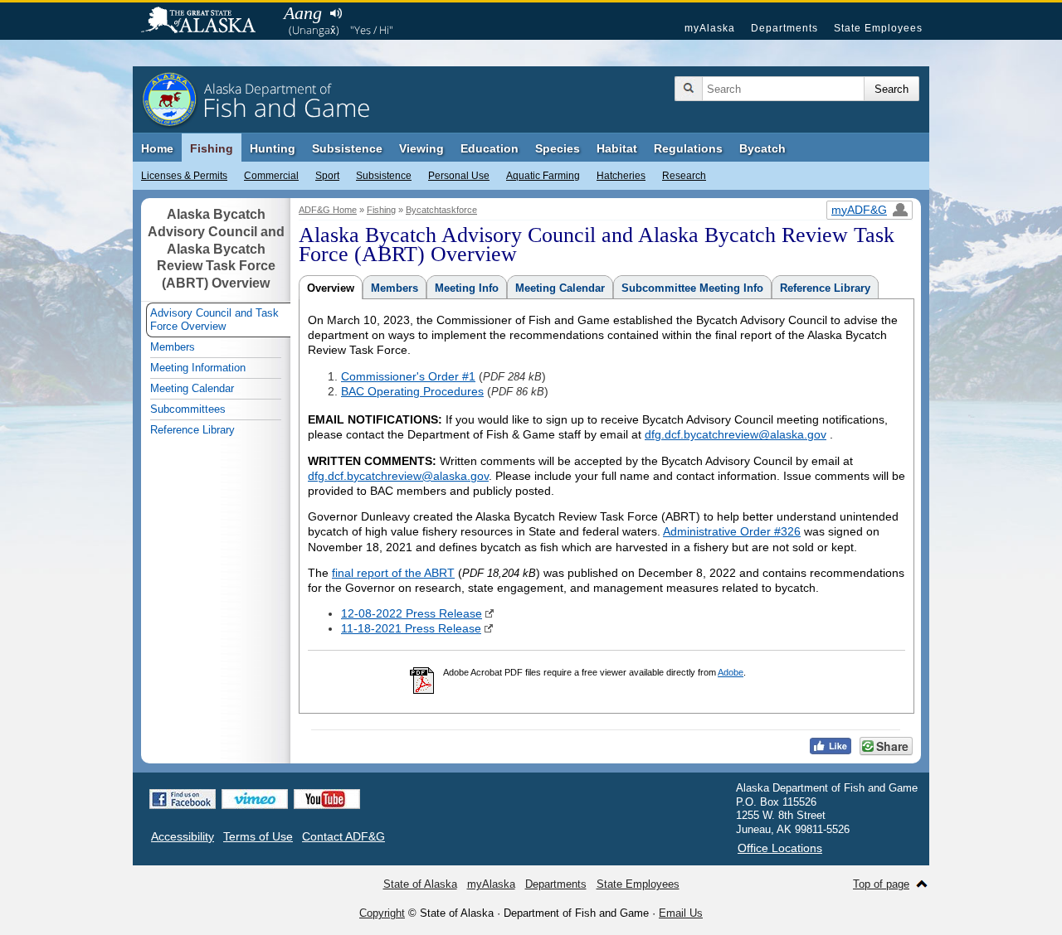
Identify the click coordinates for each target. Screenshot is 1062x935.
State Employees (878, 28)
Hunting (272, 148)
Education (489, 148)
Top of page (881, 884)
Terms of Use (258, 836)
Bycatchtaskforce (441, 210)
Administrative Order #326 (732, 531)
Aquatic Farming (543, 176)
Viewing (421, 148)
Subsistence (384, 176)
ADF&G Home (328, 210)
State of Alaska (206, 21)
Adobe (730, 672)
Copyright (382, 913)
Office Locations (780, 848)
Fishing (211, 148)
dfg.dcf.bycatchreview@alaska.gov (735, 434)
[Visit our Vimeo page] (255, 799)
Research (684, 176)
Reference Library (825, 288)
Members (394, 288)
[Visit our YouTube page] (327, 799)
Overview (330, 288)
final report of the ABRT (393, 572)
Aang (303, 12)
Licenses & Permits (184, 176)
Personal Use (459, 176)
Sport (327, 176)
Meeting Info (467, 288)
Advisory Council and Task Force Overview (214, 319)
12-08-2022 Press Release (411, 613)
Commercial (271, 176)
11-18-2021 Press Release (411, 628)
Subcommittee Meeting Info (692, 288)
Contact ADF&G (343, 836)
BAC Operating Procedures (412, 391)
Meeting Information (198, 367)
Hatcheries (621, 176)
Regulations (688, 148)
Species (557, 148)
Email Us (681, 913)
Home (157, 148)
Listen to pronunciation (335, 13)
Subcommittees (188, 409)
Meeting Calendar (560, 288)
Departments (784, 28)
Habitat (617, 148)
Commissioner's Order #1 (408, 376)
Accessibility (182, 836)
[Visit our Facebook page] (182, 799)
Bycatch (762, 148)
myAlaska (709, 28)
